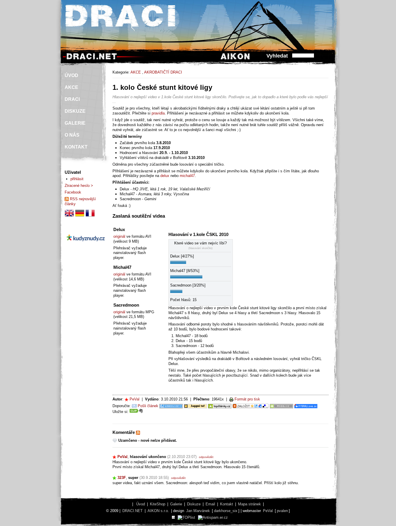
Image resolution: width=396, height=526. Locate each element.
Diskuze (194, 504)
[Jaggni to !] (195, 406)
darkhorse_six (225, 511)
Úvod (140, 504)
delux (164, 175)
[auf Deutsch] (79, 216)
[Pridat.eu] (250, 406)
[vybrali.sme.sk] (305, 406)
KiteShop (157, 504)
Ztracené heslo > (79, 185)
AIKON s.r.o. (158, 511)
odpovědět (206, 457)
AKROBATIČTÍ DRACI (163, 72)
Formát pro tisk (247, 399)
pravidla (158, 113)
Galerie (176, 504)
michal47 (187, 175)
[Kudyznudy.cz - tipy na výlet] (86, 246)
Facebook (73, 192)
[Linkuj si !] (171, 406)
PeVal (134, 399)
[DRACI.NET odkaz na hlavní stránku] (91, 59)
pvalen (282, 511)
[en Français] (90, 216)
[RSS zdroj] (138, 432)
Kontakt (226, 504)
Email (210, 504)
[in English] (69, 216)
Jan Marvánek (198, 511)
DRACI (72, 99)
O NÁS (72, 135)
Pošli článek (148, 406)
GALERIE (75, 123)
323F (121, 477)
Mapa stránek (249, 504)
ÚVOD (71, 75)
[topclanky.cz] (219, 406)
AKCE (135, 72)
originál (119, 236)
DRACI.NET (132, 511)
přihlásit (76, 179)
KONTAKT (76, 146)
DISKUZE (75, 111)
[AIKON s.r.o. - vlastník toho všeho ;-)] (235, 59)
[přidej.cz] (281, 406)
